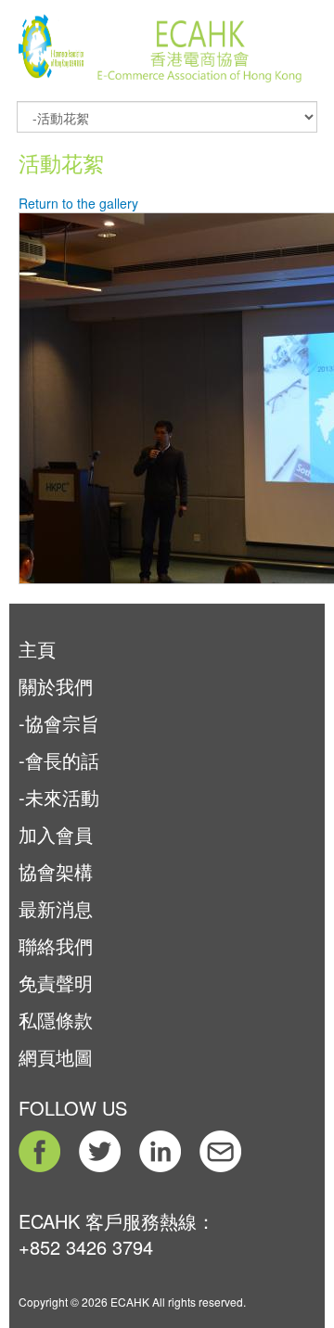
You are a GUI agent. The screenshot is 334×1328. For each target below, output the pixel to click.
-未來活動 (59, 797)
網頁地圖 (56, 1056)
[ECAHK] (51, 39)
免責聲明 (56, 982)
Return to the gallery (78, 203)
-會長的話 (59, 760)
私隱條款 (56, 1019)
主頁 (37, 648)
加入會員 (56, 834)
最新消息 (56, 908)
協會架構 (56, 871)
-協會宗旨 (59, 722)
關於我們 (56, 685)
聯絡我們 (56, 945)
